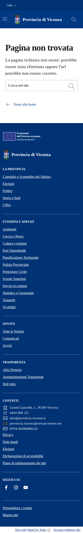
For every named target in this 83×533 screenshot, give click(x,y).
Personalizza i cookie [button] (17, 508)
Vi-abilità (9, 307)
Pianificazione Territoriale (21, 257)
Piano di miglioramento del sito (24, 463)
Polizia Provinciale (16, 264)
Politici (7, 191)
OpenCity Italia (36, 529)
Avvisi (7, 345)
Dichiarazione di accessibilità (23, 456)
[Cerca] (71, 86)
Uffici (7, 205)
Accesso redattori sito (67, 529)
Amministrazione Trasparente (23, 377)
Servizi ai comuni (15, 286)
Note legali (10, 442)
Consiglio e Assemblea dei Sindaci (27, 177)
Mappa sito (10, 515)
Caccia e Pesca (13, 236)
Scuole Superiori (14, 279)
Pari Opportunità (14, 250)
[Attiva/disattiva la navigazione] (5, 19)
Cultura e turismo (15, 243)
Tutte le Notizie (13, 331)
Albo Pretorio (12, 370)
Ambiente (9, 229)
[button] (12, 5)
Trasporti (9, 300)
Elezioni (8, 184)
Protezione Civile (15, 272)
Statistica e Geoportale (18, 293)
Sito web (20, 529)
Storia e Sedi (11, 198)
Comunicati (11, 338)
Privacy (8, 435)
